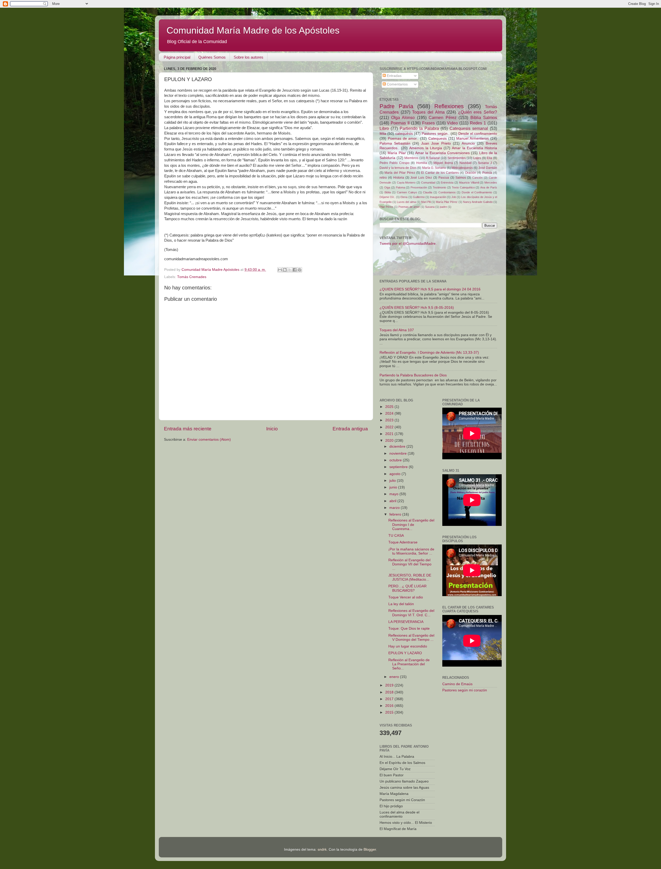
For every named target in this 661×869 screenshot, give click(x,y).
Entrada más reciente (187, 428)
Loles (477, 158)
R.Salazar (433, 158)
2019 (390, 685)
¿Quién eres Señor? (477, 112)
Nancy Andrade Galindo (478, 201)
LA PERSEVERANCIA (405, 622)
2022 (390, 427)
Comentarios (397, 84)
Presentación (419, 187)
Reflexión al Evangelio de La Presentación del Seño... (409, 664)
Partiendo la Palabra (419, 128)
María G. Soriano (434, 168)
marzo (395, 508)
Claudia (427, 192)
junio (393, 487)
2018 (390, 692)
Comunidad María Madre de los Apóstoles (253, 30)
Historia (398, 177)
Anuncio (468, 143)
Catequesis (437, 138)
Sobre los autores (248, 57)
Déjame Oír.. (387, 197)
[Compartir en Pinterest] (299, 269)
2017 (390, 699)
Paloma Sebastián (395, 143)
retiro (383, 177)
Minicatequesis (462, 168)
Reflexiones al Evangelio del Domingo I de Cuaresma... (411, 524)
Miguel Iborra (443, 163)
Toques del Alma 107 (397, 330)
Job (453, 197)
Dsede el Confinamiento (477, 192)
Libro (384, 128)
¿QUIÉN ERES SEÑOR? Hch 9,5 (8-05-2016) (417, 308)
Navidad (465, 163)
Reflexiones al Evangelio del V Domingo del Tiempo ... (411, 638)
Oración (470, 173)
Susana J (485, 163)
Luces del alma (406, 201)
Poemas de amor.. (403, 138)
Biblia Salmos (483, 117)
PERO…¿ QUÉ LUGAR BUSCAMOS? (407, 588)
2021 (390, 434)
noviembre (398, 453)
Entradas (394, 76)
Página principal (177, 57)
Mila (383, 134)
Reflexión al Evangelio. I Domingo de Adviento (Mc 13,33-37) (429, 352)
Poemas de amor (409, 206)
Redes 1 (478, 123)
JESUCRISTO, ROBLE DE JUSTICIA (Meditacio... (409, 577)
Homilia (421, 163)
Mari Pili (426, 201)
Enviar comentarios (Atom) (209, 439)
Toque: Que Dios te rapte (409, 628)
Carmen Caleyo (407, 192)
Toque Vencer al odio (405, 597)
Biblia (387, 192)
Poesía (487, 173)
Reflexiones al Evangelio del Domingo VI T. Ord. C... (411, 613)
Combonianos (447, 192)
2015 (390, 712)
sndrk (322, 849)
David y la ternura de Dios (398, 168)
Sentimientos (456, 158)
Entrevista (447, 182)
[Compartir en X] (289, 269)
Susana (430, 206)
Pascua (443, 177)
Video (452, 123)
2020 (390, 441)
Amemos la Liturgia (425, 148)
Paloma (400, 187)
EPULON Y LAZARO (405, 653)
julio (393, 481)
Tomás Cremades (191, 277)
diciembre (397, 446)
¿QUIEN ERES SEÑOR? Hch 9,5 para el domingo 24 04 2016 (430, 289)
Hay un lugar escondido (407, 646)
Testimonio (439, 187)
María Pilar (397, 153)
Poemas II (400, 123)
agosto (395, 474)
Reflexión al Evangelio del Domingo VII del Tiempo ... (409, 564)
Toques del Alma (428, 112)
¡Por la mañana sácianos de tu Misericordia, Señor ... (411, 551)
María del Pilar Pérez (399, 173)
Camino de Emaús (457, 684)
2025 (390, 407)
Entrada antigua (350, 428)
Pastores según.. (435, 134)
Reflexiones (449, 106)
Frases (428, 123)
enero (394, 677)
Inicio (272, 428)
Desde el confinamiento (477, 134)
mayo (394, 494)
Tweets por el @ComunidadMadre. (408, 244)
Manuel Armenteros (472, 138)
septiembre (399, 467)
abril (393, 501)
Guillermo (419, 197)
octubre (396, 460)
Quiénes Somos (212, 57)
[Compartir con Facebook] (294, 269)
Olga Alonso (403, 117)
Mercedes (490, 182)
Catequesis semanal (469, 128)
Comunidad (428, 182)
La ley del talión (401, 604)
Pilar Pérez (386, 206)
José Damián (487, 168)
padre (443, 206)
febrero (395, 514)
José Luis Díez (421, 177)
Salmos (460, 177)
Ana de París (488, 187)
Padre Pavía (396, 106)
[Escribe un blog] (284, 269)
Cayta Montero (406, 182)
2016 (390, 706)
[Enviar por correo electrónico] (279, 269)
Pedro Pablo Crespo (395, 163)
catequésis (404, 134)
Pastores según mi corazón (464, 690)
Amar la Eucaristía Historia (474, 148)
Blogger (370, 849)
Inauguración (438, 197)
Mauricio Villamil (469, 182)
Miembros (411, 158)
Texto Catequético (463, 187)
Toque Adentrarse (403, 542)
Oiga (387, 187)
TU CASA (396, 536)
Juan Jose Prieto (436, 143)
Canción (477, 177)
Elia (489, 158)
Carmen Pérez (443, 117)
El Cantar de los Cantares (440, 173)
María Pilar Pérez (447, 201)
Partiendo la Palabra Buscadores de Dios (413, 375)
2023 (390, 420)
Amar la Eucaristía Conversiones (442, 153)
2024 (390, 413)
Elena (403, 197)
